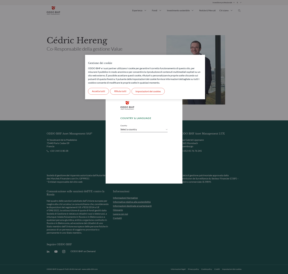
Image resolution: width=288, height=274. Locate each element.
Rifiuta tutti (120, 91)
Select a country (128, 129)
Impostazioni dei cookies (148, 91)
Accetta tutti (98, 91)
